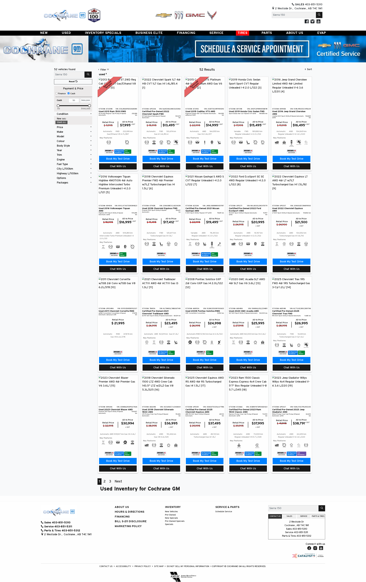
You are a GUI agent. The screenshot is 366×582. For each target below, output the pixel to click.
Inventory (173, 507)
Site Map (159, 566)
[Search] (319, 15)
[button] (43, 33)
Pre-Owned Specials (174, 521)
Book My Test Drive (118, 158)
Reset (72, 82)
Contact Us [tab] (275, 516)
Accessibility (124, 566)
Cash (72, 94)
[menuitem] (73, 119)
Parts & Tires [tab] (318, 516)
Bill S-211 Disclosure (131, 521)
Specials (169, 524)
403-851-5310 (299, 529)
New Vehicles (171, 512)
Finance (62, 94)
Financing (122, 516)
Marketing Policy (128, 526)
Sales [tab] (289, 516)
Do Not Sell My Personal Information (188, 566)
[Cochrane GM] (64, 15)
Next (118, 481)
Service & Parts (227, 507)
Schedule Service (223, 512)
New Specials (171, 518)
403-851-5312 (304, 536)
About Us (122, 507)
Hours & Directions (129, 512)
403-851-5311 (301, 532)
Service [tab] (303, 516)
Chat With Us (118, 166)
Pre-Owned (170, 515)
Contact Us (106, 566)
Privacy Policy (143, 566)
